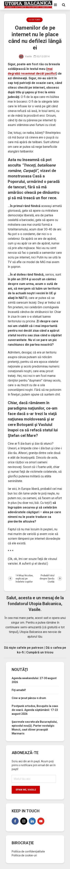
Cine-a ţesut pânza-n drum (29, 698)
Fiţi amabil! (19, 690)
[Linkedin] (32, 821)
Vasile (28, 56)
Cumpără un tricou (39, 652)
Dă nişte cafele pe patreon (23, 648)
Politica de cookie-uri (24, 855)
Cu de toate (34, 20)
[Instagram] (23, 821)
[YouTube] (40, 821)
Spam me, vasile (26, 789)
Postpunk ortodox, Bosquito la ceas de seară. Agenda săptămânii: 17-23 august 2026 (35, 709)
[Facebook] (15, 821)
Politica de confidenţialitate (28, 851)
